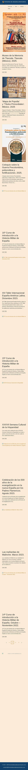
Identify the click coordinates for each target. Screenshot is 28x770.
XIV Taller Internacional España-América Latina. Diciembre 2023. (13, 295)
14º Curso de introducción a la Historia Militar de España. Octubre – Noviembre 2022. (11, 620)
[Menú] (4, 4)
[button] (6, 642)
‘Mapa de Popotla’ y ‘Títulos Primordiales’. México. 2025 (13, 104)
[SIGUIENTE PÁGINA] (21, 642)
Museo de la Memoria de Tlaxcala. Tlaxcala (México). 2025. (12, 58)
